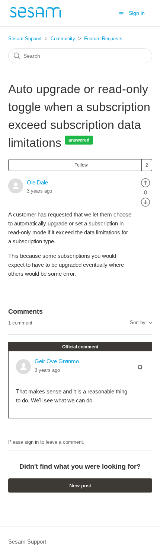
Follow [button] (81, 165)
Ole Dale (37, 182)
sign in (32, 442)
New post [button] (80, 485)
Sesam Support (25, 38)
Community (63, 38)
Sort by (138, 322)
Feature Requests (103, 38)
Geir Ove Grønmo (57, 361)
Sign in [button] (137, 13)
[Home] (35, 17)
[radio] (145, 182)
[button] (121, 13)
